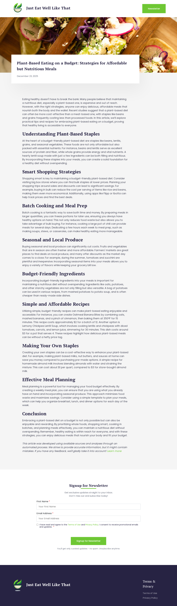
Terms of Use (150, 593)
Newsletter (154, 8)
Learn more (114, 451)
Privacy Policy (150, 597)
